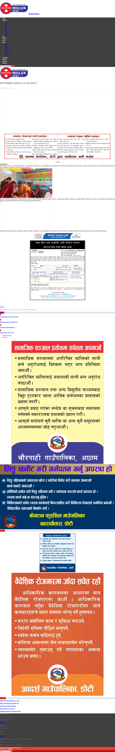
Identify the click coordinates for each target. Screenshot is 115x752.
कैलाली (6, 34)
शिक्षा (6, 51)
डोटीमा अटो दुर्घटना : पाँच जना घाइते (7, 709)
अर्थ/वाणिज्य (7, 44)
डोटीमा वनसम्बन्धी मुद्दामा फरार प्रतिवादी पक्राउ (9, 704)
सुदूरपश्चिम (4, 20)
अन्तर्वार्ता (4, 59)
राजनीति (4, 39)
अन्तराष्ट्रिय (7, 49)
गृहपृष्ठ (3, 18)
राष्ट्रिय (3, 37)
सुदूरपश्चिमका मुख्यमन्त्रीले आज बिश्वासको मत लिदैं (10, 711)
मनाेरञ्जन (6, 56)
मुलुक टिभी (4, 63)
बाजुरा (6, 32)
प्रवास (6, 46)
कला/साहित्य (5, 58)
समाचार (4, 42)
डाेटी (5, 22)
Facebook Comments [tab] (7, 335)
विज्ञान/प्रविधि (7, 52)
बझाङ (6, 30)
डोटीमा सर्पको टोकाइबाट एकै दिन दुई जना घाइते (10, 701)
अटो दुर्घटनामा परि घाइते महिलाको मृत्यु (8, 706)
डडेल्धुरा (6, 23)
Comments (4, 337)
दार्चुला (6, 27)
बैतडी (6, 25)
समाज (3, 41)
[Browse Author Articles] (2, 305)
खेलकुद (6, 54)
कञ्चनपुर (6, 35)
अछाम (6, 28)
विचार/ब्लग (4, 61)
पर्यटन (6, 47)
